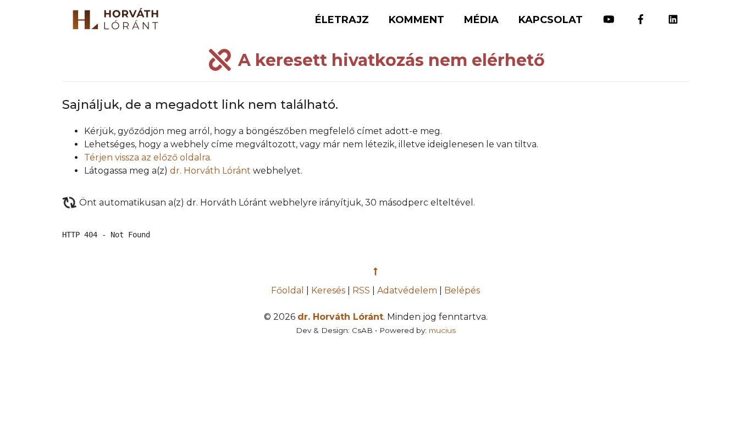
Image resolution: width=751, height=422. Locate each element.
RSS (361, 290)
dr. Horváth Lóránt (210, 170)
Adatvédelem (407, 290)
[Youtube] (609, 14)
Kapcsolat (550, 20)
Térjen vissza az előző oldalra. (148, 157)
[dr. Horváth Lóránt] (109, 16)
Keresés (328, 290)
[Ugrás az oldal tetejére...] (375, 271)
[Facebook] (641, 14)
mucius (442, 330)
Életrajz (342, 20)
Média (481, 20)
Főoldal (288, 290)
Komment (416, 20)
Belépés (462, 290)
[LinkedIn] (673, 14)
